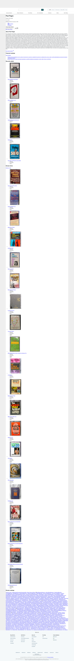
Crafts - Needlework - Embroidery (23, 598)
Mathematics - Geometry (31, 609)
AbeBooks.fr (29, 652)
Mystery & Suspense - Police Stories (39, 611)
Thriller (46, 624)
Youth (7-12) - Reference (47, 629)
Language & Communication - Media (21, 607)
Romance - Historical (27, 616)
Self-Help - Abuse (57, 620)
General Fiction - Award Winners (52, 602)
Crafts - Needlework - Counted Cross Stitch (51, 597)
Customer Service (44, 638)
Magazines (18, 608)
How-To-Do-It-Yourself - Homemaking (26, 606)
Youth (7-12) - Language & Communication (36, 629)
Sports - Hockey (35, 624)
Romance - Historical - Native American (27, 617)
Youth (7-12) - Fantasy (54, 628)
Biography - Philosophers (20, 593)
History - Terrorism (48, 604)
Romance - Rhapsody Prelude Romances (30, 618)
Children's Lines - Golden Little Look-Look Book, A (23, 595)
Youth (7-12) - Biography (47, 628)
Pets (20, 613)
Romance (19, 615)
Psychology (42, 614)
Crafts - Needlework (41, 597)
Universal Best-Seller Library (44, 626)
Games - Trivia (19, 602)
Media (32, 638)
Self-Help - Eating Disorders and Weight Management (50, 621)
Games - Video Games (25, 602)
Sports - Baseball (30, 624)
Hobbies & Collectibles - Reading (46, 605)
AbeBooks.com (18, 652)
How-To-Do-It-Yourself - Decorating (14, 606)
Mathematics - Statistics (38, 609)
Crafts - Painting (58, 598)
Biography (40, 592)
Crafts (59, 596)
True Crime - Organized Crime (22, 626)
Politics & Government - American (24, 614)
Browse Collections (20, 12)
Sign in (53, 9)
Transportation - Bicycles (14, 625)
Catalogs (33, 594)
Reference (46, 614)
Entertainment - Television (28, 600)
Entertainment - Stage (20, 600)
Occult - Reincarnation (12, 613)
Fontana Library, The (38, 600)
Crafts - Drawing (17, 597)
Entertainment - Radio (13, 600)
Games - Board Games (48, 600)
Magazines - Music (49, 608)
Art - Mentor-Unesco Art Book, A (31, 592)
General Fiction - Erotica (61, 602)
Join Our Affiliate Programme (25, 638)
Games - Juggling (57, 601)
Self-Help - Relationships (20, 622)
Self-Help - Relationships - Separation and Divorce (54, 622)
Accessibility (33, 646)
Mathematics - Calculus (23, 609)
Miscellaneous (11, 610)
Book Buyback (23, 639)
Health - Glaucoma (54, 603)
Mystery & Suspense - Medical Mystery (27, 611)
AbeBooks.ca (46, 652)
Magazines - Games (36, 608)
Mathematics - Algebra (16, 609)
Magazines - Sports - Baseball (56, 608)
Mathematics (10, 609)
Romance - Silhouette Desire (41, 618)
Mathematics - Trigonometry (46, 609)
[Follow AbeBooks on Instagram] (55, 640)
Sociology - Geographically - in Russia (14, 624)
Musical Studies (26, 610)
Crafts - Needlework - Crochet (13, 598)
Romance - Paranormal (19, 618)
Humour (33, 606)
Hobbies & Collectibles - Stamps (57, 605)
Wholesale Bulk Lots (55, 626)
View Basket (12, 643)
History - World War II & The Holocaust (16, 605)
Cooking (43, 596)
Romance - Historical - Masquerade (15, 617)
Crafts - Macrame (30, 597)
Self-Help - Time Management (13, 623)
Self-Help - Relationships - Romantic (40, 622)
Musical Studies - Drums (33, 610)
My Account (57, 9)
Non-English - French (29, 612)
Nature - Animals (16, 612)
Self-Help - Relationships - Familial (29, 622)
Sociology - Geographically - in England (50, 623)
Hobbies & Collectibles (25, 605)
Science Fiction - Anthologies (29, 619)
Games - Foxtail (52, 601)
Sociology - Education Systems (26, 623)
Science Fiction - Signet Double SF (13, 620)
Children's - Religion (11, 595)
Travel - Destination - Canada (22, 625)
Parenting (18, 613)
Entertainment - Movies (50, 599)
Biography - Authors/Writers (46, 592)
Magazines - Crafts (30, 608)
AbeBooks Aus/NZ (40, 652)
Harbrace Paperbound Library (46, 603)
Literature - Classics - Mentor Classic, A (55, 607)
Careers (33, 639)
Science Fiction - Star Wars (31, 620)
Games (43, 600)
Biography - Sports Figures (43, 593)
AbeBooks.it (34, 652)
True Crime (50, 625)
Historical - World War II (23, 604)
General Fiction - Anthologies (42, 602)
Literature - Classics (33, 607)
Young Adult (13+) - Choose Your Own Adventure (17, 627)
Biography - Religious (35, 593)
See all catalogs (8, 55)
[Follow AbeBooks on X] (53, 638)
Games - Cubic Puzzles (33, 601)
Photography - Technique (49, 613)
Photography (30, 613)
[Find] (42, 10)
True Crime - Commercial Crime (57, 625)
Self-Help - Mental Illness (12, 622)
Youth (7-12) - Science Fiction (55, 629)
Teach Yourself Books (41, 624)
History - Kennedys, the (33, 604)
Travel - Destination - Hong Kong (32, 625)
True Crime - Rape (30, 626)
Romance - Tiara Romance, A (50, 618)
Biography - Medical (12, 593)
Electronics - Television (38, 599)
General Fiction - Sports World (30, 603)
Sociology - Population (23, 624)
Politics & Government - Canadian (35, 614)
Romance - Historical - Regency (48, 617)
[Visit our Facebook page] (55, 636)
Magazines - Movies (42, 608)
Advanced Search (9, 12)
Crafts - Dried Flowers (23, 597)
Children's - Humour (54, 594)
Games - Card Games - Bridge (15, 601)
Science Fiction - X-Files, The (46, 620)
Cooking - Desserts (48, 596)
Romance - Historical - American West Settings (38, 616)
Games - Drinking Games (45, 601)
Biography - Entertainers (54, 592)
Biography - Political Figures (28, 593)
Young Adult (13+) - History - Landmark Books (52, 627)
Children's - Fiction (38, 594)
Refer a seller (23, 641)
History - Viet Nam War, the (55, 604)
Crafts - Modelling (35, 597)
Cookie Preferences (34, 643)
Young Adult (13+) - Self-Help (29, 628)
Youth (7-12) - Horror (25, 629)
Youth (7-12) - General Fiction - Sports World (15, 629)
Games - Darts (39, 601)
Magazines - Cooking (23, 608)
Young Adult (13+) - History (40, 627)
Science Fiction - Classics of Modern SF (50, 619)
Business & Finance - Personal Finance (25, 594)
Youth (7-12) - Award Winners (38, 628)
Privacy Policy (34, 641)
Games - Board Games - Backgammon (58, 600)
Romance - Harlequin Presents (46, 615)
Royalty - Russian (11, 619)
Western (50, 626)
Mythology (9, 612)
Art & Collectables (40, 12)
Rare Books (30, 12)
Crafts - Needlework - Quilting (42, 598)
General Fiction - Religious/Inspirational (19, 603)
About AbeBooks (34, 636)
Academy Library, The (9, 592)
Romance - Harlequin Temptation (19, 616)
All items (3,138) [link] (8, 167)
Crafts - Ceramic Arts (11, 597)
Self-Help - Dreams (39, 621)
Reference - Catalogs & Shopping (53, 614)
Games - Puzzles (14, 602)
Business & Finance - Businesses (14, 594)
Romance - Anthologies (24, 615)
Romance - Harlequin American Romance (35, 615)
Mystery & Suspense (40, 610)
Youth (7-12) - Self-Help (64, 629)
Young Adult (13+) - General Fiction (30, 627)
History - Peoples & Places (41, 604)
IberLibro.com (52, 652)
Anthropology (19, 592)
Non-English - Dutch (22, 612)
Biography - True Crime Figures (53, 593)
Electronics (14, 599)
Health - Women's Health (61, 603)
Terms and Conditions (50, 657)
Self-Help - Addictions (63, 620)
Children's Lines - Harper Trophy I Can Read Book (53, 595)
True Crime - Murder (14, 626)
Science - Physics (17, 619)
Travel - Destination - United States (42, 625)
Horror (63, 605)
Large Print (28, 607)
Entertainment (44, 599)
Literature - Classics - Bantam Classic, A (43, 607)
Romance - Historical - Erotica (50, 616)
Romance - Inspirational (12, 618)
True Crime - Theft (36, 626)
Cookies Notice (34, 644)
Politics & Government (15, 614)
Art (25, 592)
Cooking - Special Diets (54, 596)
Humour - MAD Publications (39, 606)
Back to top (37, 632)
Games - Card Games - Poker (24, 601)
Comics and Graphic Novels (37, 596)
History (28, 604)
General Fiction (35, 602)
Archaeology (23, 592)
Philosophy (26, 613)
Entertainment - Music (57, 599)
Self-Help (52, 620)
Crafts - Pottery (63, 598)
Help (66, 9)
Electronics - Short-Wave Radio (30, 599)
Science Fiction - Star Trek (23, 620)
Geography (37, 603)
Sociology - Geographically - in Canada (37, 623)
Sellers (58, 12)
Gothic (40, 603)
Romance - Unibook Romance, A (60, 618)
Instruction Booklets (47, 606)
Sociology (19, 623)
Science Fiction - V (39, 620)
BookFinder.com (37, 654)
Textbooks (49, 12)
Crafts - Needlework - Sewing (51, 598)
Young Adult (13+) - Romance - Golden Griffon (17, 628)
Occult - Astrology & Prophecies (44, 612)
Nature (13, 612)
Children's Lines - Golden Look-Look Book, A (38, 595)
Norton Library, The (35, 612)
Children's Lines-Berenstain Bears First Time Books (22, 596)
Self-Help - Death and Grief (31, 621)
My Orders (11, 641)
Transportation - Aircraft (51, 624)
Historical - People (17, 604)
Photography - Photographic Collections (38, 613)
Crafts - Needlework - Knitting (33, 598)
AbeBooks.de (23, 652)
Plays (9, 614)
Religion (16, 615)
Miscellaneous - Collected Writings (18, 610)
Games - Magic (62, 601)
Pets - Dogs (23, 613)
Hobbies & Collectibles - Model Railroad (35, 605)
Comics (32, 596)
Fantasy (34, 600)
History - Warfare (62, 604)
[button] (16, 28)
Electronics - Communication (20, 599)
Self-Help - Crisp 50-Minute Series (21, 621)
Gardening (31, 602)
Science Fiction (22, 619)
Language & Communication (54, 606)
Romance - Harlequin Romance (56, 615)
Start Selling (66, 12)
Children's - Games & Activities (46, 594)
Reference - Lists (12, 615)
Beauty (37, 592)
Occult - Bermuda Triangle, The (54, 612)
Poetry (11, 614)
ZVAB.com (57, 652)
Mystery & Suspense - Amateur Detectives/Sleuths (52, 610)
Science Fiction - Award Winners (39, 619)
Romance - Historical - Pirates (38, 617)
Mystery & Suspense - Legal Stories (15, 611)
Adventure (15, 592)
